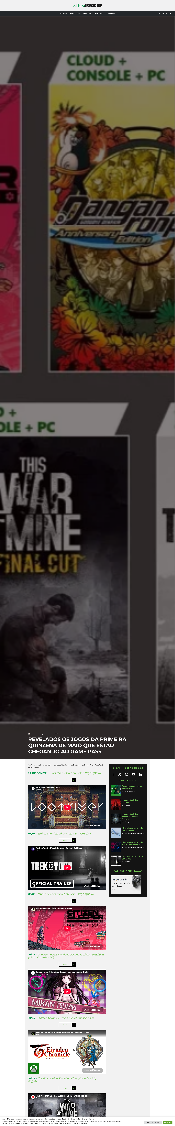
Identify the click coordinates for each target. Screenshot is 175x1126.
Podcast (99, 13)
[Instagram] (163, 13)
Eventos (87, 13)
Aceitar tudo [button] (167, 1122)
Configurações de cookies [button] (152, 1122)
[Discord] (166, 13)
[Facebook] (156, 13)
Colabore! (110, 13)
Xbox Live (74, 13)
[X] (159, 13)
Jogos (63, 13)
